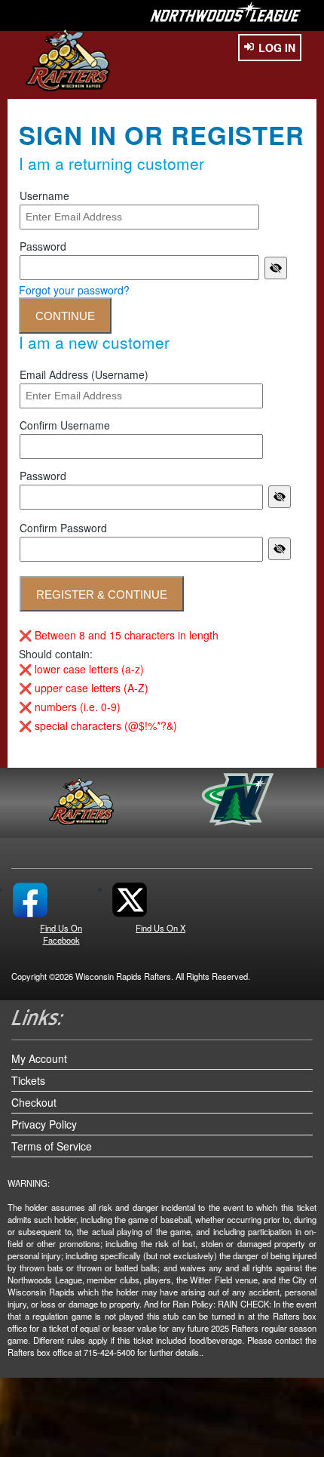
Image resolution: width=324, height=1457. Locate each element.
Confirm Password (63, 527)
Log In (276, 47)
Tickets (28, 1080)
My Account (39, 1058)
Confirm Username (65, 425)
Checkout (34, 1102)
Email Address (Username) (84, 374)
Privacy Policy (44, 1124)
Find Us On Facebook (61, 934)
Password (43, 246)
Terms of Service (51, 1146)
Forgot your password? (74, 289)
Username (44, 195)
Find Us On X (160, 928)
